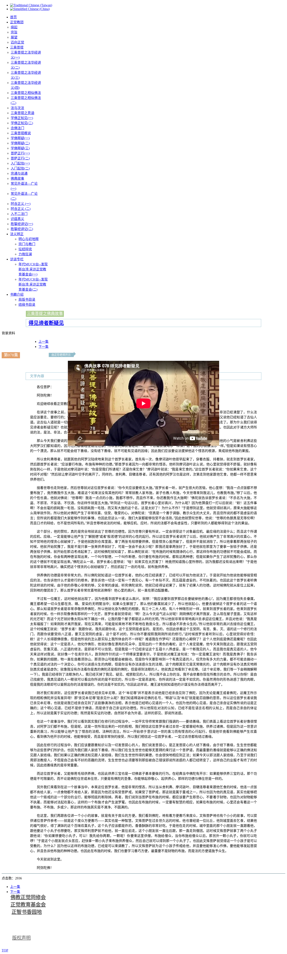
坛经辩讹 (25, 249)
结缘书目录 (26, 304)
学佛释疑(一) (20, 138)
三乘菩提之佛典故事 (45, 313)
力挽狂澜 (25, 254)
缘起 (14, 27)
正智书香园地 (27, 912)
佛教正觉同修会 (28, 897)
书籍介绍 (17, 294)
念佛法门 (17, 128)
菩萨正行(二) (20, 158)
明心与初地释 (28, 239)
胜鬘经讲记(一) (22, 224)
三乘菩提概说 (21, 133)
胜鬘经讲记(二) (22, 229)
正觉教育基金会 (28, 904)
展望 (14, 37)
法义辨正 (17, 234)
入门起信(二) (20, 168)
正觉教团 (17, 22)
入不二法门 (19, 214)
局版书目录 (26, 299)
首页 (13, 17)
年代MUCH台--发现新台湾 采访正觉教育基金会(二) (33, 284)
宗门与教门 (26, 244)
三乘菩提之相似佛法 (26, 93)
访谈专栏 (17, 259)
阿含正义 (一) (20, 204)
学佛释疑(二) (20, 143)
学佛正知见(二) (22, 123)
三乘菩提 (17, 47)
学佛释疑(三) (20, 148)
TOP (5, 950)
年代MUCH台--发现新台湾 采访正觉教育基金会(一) (33, 269)
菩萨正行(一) (20, 153)
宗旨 (14, 32)
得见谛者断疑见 (46, 323)
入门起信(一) (20, 163)
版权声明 (21, 937)
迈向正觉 (17, 42)
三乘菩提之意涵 (22, 113)
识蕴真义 (17, 219)
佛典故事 (17, 178)
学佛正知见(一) (22, 118)
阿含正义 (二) (20, 209)
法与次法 (17, 108)
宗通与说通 (19, 173)
